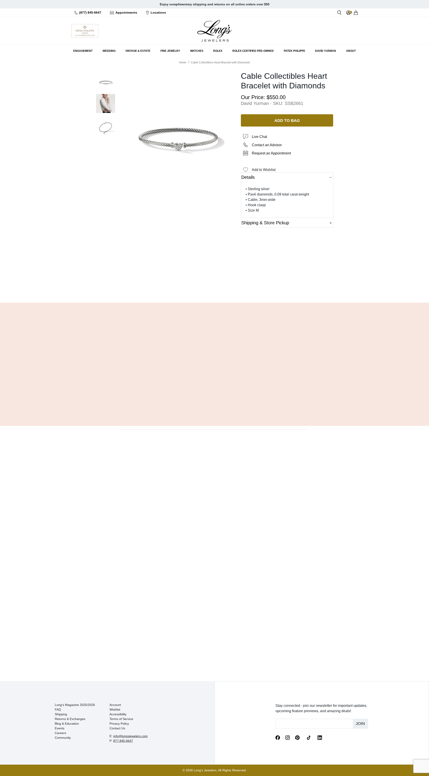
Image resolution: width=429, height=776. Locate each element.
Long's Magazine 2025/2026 (75, 705)
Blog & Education (67, 723)
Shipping (61, 714)
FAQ (58, 709)
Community (63, 737)
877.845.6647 (123, 741)
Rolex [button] (217, 50)
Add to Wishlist (263, 170)
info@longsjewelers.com (130, 736)
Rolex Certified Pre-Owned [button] (253, 50)
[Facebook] (277, 737)
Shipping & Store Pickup (265, 222)
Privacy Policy (119, 723)
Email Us (214, 287)
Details (248, 177)
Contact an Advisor (267, 145)
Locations (158, 12)
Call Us (182, 287)
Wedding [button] (109, 50)
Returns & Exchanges (70, 719)
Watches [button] (196, 50)
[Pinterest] (297, 737)
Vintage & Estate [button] (137, 50)
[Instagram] (287, 737)
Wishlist (114, 709)
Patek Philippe (294, 50)
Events (59, 728)
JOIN (360, 723)
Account (115, 705)
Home (182, 62)
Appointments (126, 12)
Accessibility (117, 714)
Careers (60, 733)
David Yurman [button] (325, 50)
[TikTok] (308, 737)
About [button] (351, 50)
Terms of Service (121, 719)
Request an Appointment (271, 153)
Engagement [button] (83, 50)
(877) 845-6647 (90, 12)
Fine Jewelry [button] (170, 50)
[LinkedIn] (320, 737)
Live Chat (259, 137)
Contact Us (117, 728)
